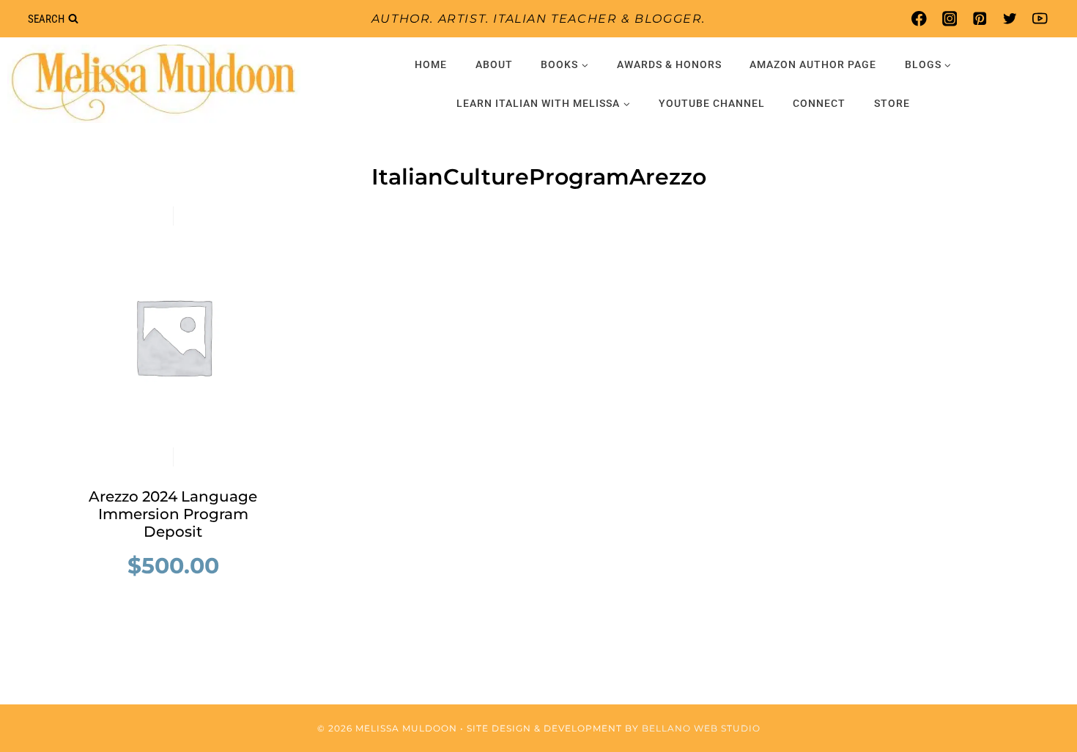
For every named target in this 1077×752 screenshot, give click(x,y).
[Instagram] (949, 19)
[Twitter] (1010, 19)
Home (431, 64)
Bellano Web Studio (701, 728)
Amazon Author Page (813, 64)
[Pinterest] (979, 19)
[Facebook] (919, 19)
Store (892, 103)
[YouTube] (1040, 19)
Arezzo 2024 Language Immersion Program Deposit (173, 514)
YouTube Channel (712, 103)
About (494, 64)
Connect (819, 103)
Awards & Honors (669, 64)
